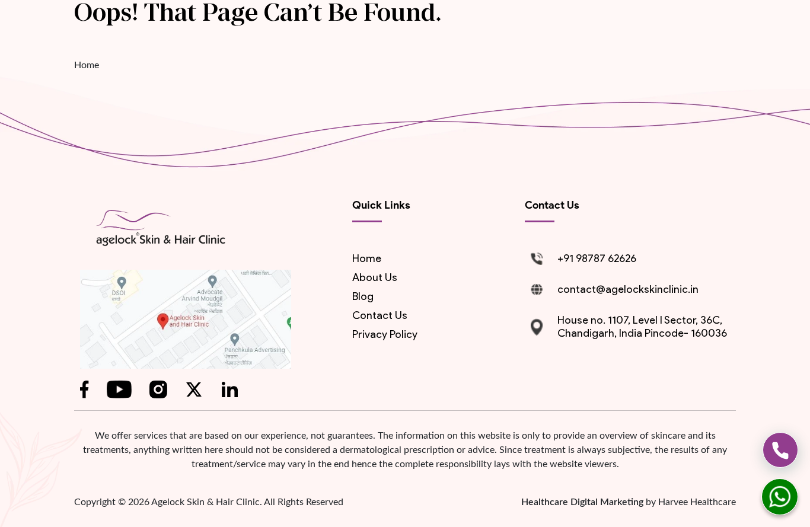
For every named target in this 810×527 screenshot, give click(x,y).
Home (86, 65)
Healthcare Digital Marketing (583, 502)
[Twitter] (194, 389)
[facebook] (84, 389)
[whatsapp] (780, 497)
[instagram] (158, 389)
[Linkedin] (229, 389)
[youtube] (119, 389)
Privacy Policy (384, 334)
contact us (379, 315)
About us (374, 277)
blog (363, 296)
